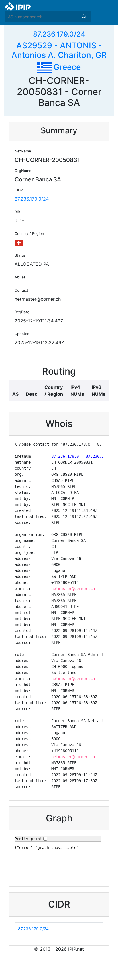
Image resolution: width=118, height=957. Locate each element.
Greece (66, 67)
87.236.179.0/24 (59, 34)
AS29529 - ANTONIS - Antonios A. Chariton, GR (59, 50)
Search (84, 16)
